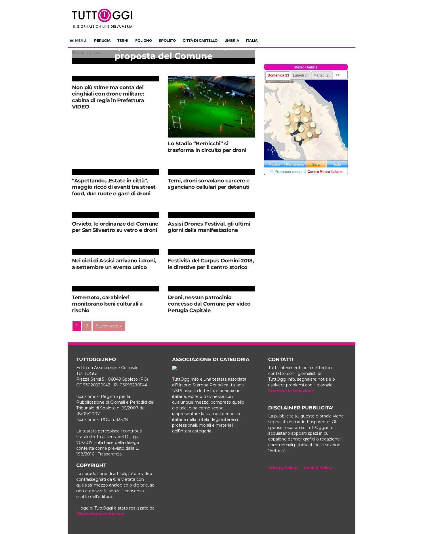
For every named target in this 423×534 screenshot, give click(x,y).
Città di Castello (200, 40)
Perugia (102, 40)
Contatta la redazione (291, 390)
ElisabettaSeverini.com (100, 513)
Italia (252, 40)
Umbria (231, 40)
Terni (122, 40)
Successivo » (109, 326)
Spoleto (167, 40)
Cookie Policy (318, 467)
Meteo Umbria (305, 67)
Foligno (143, 40)
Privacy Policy (282, 467)
